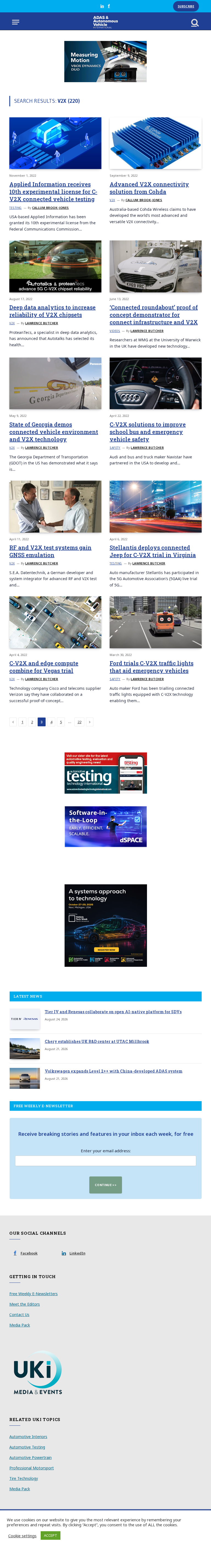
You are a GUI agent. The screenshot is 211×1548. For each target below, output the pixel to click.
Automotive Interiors (28, 1436)
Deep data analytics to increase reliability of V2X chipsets (52, 311)
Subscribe (186, 6)
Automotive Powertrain (30, 1457)
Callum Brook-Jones (50, 208)
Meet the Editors (24, 1304)
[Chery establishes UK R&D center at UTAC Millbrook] (25, 1048)
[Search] (194, 22)
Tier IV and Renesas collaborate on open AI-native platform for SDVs (113, 1011)
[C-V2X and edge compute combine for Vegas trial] (55, 622)
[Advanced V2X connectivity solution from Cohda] (156, 143)
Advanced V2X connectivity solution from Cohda (149, 188)
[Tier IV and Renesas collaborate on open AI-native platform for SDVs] (25, 1019)
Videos (115, 331)
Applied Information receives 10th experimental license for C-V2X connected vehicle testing (53, 192)
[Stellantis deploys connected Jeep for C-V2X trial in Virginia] (156, 506)
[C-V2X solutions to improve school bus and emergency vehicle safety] (156, 383)
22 (79, 721)
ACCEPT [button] (50, 1535)
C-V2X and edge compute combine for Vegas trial (43, 667)
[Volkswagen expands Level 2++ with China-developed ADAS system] (25, 1078)
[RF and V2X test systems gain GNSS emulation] (55, 506)
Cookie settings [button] (22, 1535)
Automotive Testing (27, 1447)
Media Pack (19, 1325)
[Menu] (15, 22)
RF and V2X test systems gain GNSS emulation (50, 551)
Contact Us (19, 1314)
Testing (15, 208)
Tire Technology (23, 1478)
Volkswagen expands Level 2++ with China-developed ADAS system (113, 1071)
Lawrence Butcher (41, 323)
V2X (112, 200)
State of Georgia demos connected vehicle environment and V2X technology (53, 432)
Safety (115, 448)
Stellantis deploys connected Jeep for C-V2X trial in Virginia (153, 551)
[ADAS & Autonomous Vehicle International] (105, 22)
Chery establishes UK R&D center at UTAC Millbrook (97, 1041)
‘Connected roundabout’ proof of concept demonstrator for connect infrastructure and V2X (154, 315)
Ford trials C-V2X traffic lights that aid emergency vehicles (151, 667)
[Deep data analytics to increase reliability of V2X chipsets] (55, 266)
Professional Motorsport (31, 1468)
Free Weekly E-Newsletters (33, 1293)
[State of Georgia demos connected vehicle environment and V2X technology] (55, 383)
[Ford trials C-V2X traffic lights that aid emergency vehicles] (156, 622)
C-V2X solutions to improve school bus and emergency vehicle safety (148, 432)
